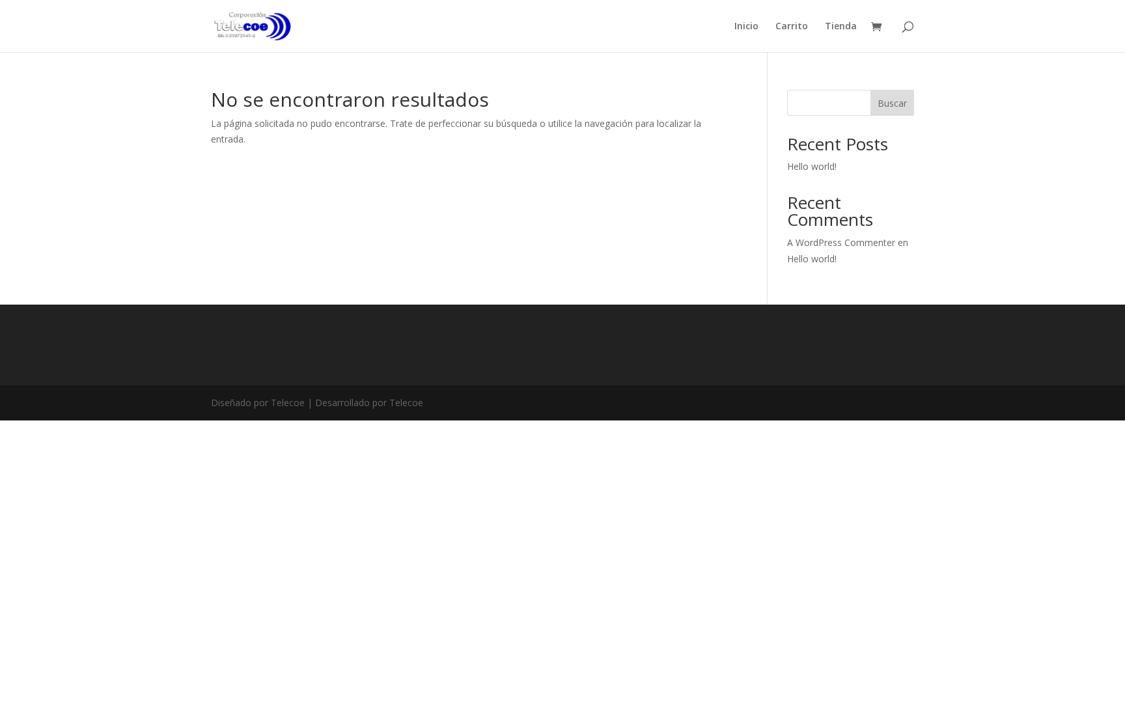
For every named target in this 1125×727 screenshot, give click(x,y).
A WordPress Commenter (841, 242)
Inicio (746, 26)
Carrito (791, 26)
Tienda (841, 26)
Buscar (892, 103)
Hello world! (812, 166)
